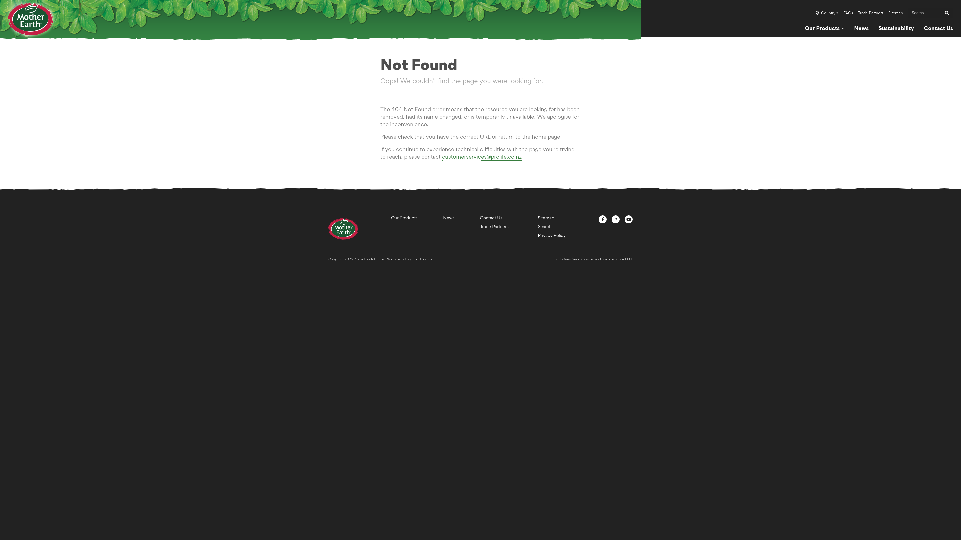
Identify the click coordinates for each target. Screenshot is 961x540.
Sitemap (895, 13)
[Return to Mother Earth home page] (30, 14)
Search (545, 227)
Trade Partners (870, 13)
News (449, 218)
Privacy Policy (552, 235)
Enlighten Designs (418, 259)
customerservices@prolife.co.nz (482, 156)
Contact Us (491, 218)
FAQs (848, 13)
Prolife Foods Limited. (370, 259)
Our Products (404, 218)
